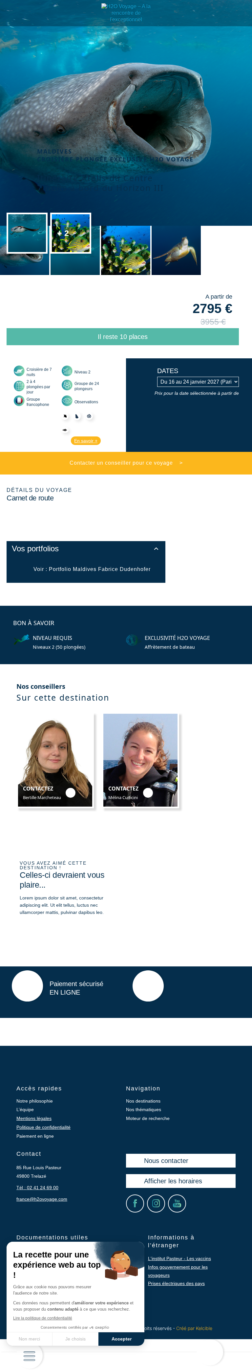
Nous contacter (166, 1160)
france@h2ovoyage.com (41, 1199)
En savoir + (85, 440)
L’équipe (25, 1109)
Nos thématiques (143, 1109)
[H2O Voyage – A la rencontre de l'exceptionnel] (126, 19)
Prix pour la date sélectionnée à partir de (197, 393)
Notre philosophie (34, 1101)
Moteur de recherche (148, 1118)
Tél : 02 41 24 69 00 (37, 1187)
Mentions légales (34, 1118)
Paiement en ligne (35, 1136)
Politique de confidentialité (43, 1127)
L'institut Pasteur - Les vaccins (179, 1258)
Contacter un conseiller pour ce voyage (126, 463)
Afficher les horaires (173, 1181)
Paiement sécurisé (76, 988)
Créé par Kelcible (194, 1328)
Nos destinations (143, 1101)
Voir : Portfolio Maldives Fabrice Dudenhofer (92, 569)
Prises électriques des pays (176, 1283)
